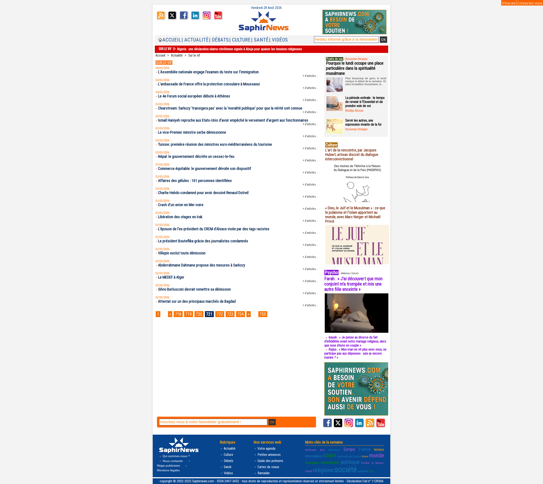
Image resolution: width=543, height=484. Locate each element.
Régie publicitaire (169, 465)
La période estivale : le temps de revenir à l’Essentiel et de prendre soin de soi (365, 102)
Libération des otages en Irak (180, 217)
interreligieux (313, 456)
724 (240, 314)
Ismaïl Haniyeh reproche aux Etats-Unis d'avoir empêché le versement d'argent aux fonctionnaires (233, 120)
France (365, 449)
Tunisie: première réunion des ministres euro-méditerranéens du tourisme (215, 144)
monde (376, 455)
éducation (334, 449)
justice (357, 456)
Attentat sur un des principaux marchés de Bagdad (197, 301)
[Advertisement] (237, 333)
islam (329, 455)
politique (350, 462)
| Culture (240, 40)
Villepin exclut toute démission (182, 253)
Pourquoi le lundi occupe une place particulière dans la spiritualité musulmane (354, 68)
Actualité (177, 55)
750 (263, 314)
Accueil (171, 40)
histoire (379, 450)
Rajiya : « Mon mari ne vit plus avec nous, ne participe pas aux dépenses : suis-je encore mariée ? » (355, 353)
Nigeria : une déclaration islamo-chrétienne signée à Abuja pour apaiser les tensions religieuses (239, 49)
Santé (227, 467)
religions (323, 470)
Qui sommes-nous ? (176, 456)
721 (209, 314)
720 (199, 314)
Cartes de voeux (268, 467)
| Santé (260, 40)
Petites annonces (269, 455)
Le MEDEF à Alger (171, 277)
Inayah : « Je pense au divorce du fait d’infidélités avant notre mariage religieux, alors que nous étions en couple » (355, 341)
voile (371, 471)
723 (230, 314)
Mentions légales (168, 470)
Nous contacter (173, 461)
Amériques (310, 449)
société (345, 469)
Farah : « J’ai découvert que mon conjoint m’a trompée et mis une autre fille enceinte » (353, 284)
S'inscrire (509, 3)
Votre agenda (266, 449)
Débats (228, 461)
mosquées (312, 463)
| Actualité (195, 40)
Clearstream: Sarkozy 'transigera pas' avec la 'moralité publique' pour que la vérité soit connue (230, 108)
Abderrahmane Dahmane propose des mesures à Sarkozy (201, 265)
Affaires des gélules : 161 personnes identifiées (195, 180)
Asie (322, 449)
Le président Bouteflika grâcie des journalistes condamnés (203, 241)
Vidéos (228, 473)
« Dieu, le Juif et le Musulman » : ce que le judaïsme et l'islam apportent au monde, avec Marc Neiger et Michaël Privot (355, 214)
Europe (349, 449)
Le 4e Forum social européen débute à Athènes (194, 96)
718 (178, 314)
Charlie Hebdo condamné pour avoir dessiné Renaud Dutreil (203, 192)
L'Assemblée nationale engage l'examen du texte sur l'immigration (208, 72)
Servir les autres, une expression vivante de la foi (363, 122)
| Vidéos (278, 40)
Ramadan (263, 473)
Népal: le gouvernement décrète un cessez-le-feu (196, 156)
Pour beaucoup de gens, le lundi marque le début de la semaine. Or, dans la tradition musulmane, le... (365, 81)
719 (188, 314)
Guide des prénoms (270, 461)
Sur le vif (194, 55)
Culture (228, 455)
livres (365, 456)
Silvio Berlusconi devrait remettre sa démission (194, 289)
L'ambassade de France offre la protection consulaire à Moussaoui (209, 84)
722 (220, 314)
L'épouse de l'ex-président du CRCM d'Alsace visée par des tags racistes (213, 229)
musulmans (330, 462)
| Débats (219, 40)
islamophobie (345, 456)
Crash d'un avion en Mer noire (180, 204)
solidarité (362, 471)
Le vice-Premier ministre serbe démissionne (192, 132)
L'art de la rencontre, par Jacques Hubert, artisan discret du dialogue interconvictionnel (351, 154)
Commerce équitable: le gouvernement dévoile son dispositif (204, 168)
